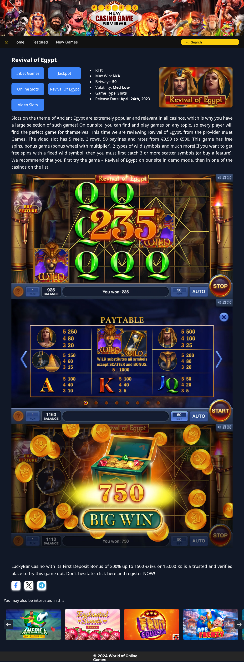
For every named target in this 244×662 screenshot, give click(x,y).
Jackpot (64, 73)
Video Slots (28, 104)
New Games (67, 42)
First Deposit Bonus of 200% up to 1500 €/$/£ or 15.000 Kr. (122, 566)
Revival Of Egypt (64, 89)
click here (106, 573)
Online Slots (28, 89)
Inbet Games (28, 73)
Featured (40, 42)
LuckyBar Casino (28, 566)
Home (19, 42)
